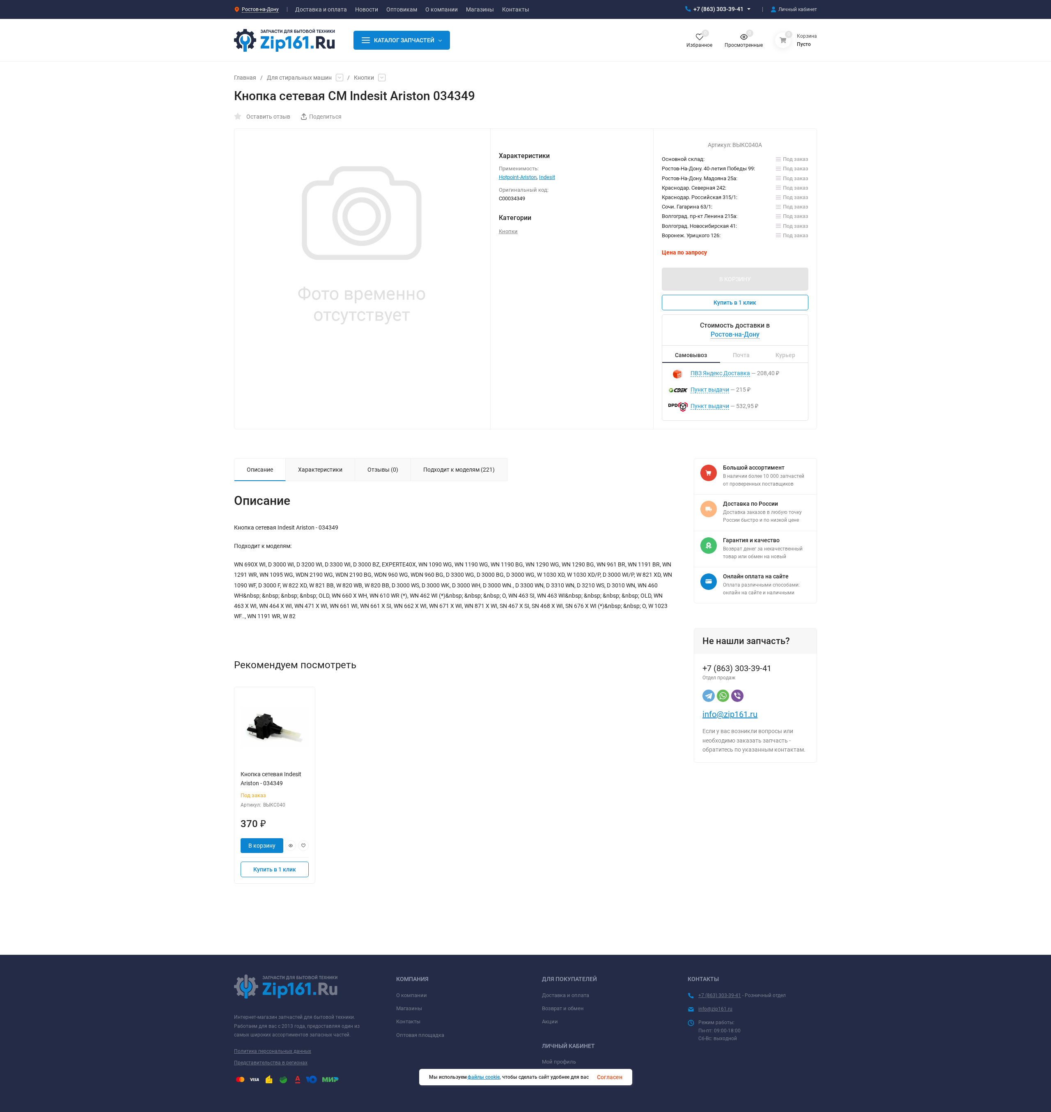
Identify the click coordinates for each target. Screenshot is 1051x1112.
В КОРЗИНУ (735, 279)
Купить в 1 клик (735, 302)
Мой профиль (559, 1062)
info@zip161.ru (729, 714)
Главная (245, 77)
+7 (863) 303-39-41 (718, 9)
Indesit (547, 177)
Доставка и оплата (565, 995)
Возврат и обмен (563, 1008)
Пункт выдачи (710, 389)
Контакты (408, 1021)
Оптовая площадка (420, 1035)
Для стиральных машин (299, 77)
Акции (550, 1021)
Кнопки (364, 77)
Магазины (409, 1008)
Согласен (609, 1077)
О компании (411, 995)
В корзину (261, 845)
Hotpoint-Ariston (518, 177)
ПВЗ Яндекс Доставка (720, 373)
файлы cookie (484, 1077)
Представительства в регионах (270, 1063)
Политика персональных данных (272, 1051)
